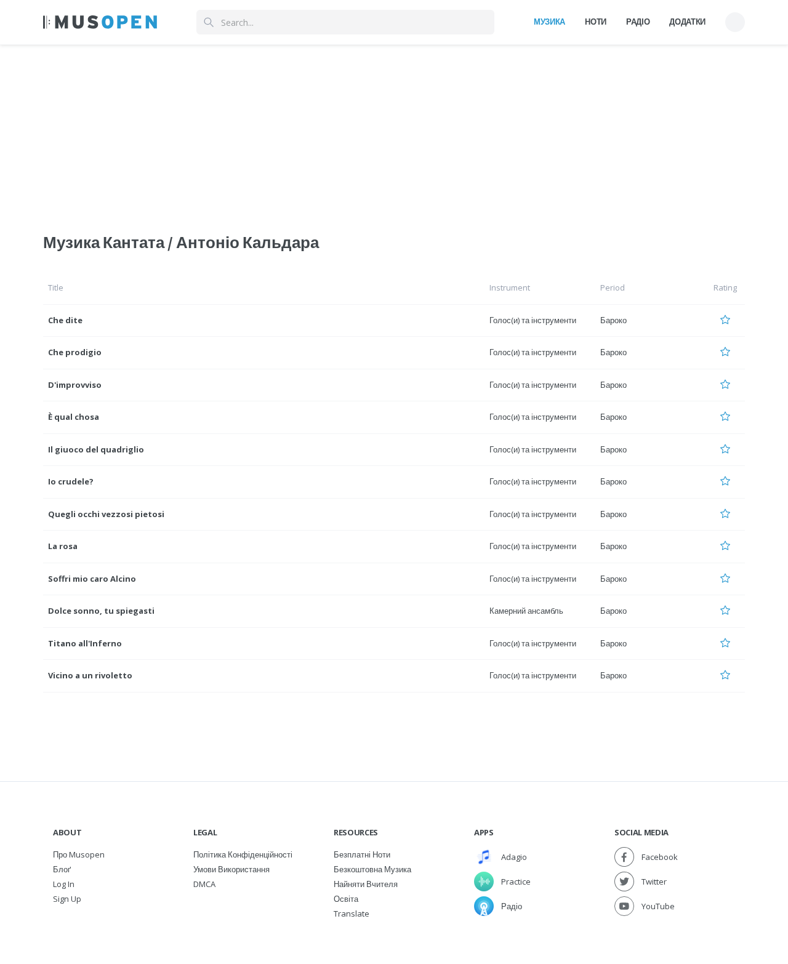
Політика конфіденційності (242, 854)
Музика (549, 21)
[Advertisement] (394, 131)
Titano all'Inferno (85, 643)
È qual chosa (73, 416)
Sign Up (67, 898)
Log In (63, 884)
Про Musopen (79, 854)
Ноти (595, 21)
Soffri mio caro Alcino (92, 578)
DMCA (204, 884)
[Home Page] (100, 22)
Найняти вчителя (366, 884)
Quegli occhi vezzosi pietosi (106, 514)
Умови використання (231, 869)
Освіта (346, 898)
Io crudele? (71, 481)
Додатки (687, 21)
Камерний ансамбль (526, 610)
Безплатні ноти (362, 854)
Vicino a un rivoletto (90, 675)
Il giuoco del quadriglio (96, 449)
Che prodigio (75, 352)
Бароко (613, 320)
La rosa (63, 546)
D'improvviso (75, 384)
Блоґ (62, 869)
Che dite (65, 320)
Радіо (637, 21)
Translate (351, 913)
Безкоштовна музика (372, 869)
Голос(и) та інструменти (532, 320)
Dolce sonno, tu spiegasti (101, 610)
